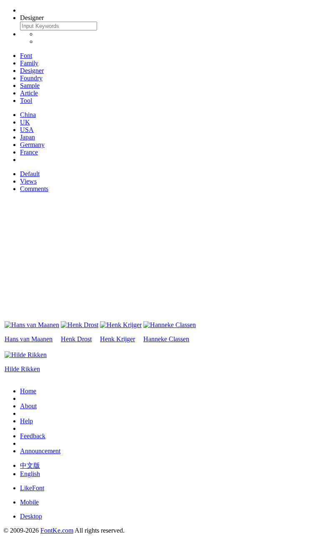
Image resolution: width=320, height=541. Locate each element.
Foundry (31, 78)
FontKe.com (56, 530)
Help (26, 420)
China (28, 114)
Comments (34, 188)
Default (30, 173)
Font (26, 55)
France (29, 152)
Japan (27, 137)
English (30, 473)
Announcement (40, 450)
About (28, 405)
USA (27, 129)
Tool (26, 100)
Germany (32, 144)
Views (28, 181)
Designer (32, 70)
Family (29, 63)
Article (29, 93)
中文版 (30, 465)
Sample (30, 85)
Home (28, 391)
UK (25, 122)
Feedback (32, 435)
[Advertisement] (160, 257)
